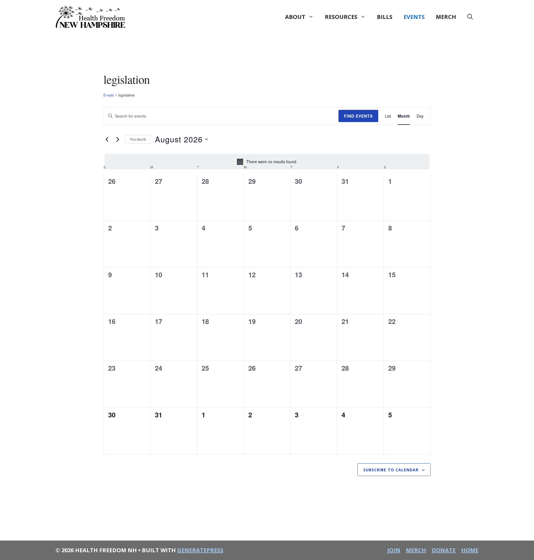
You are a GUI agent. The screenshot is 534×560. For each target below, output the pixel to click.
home (469, 550)
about (295, 17)
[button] (470, 17)
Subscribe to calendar (391, 469)
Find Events (358, 116)
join (393, 550)
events (414, 17)
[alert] (267, 161)
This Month (138, 139)
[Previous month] (106, 139)
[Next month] (117, 139)
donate (444, 550)
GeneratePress (200, 550)
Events (108, 95)
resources (341, 17)
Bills (384, 17)
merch (446, 17)
